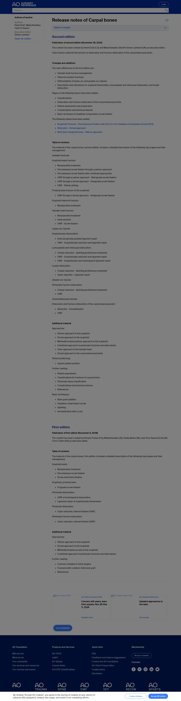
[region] (90, 696)
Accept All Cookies (158, 696)
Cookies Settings (135, 696)
